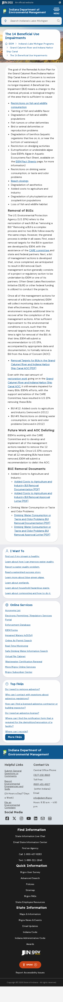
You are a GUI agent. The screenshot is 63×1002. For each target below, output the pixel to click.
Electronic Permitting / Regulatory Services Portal (28, 617)
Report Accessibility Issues (30, 972)
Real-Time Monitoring (16, 645)
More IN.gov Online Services (20, 666)
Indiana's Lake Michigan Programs (36, 43)
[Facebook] (7, 818)
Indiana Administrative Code (30, 938)
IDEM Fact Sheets (26, 161)
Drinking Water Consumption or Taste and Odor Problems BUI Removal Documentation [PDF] (32, 519)
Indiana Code (30, 932)
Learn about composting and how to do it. (28, 593)
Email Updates (30, 926)
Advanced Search (30, 878)
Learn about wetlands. (17, 582)
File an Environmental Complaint (12, 805)
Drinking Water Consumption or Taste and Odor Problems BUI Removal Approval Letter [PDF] (32, 530)
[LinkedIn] (35, 818)
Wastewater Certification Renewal (23, 661)
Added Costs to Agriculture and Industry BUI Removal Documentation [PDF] (33, 485)
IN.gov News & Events (30, 920)
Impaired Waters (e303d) (19, 635)
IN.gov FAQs (30, 896)
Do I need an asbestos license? (22, 713)
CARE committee (39, 250)
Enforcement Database (18, 624)
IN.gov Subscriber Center (18, 672)
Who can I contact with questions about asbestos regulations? (27, 696)
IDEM (11, 43)
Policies (30, 884)
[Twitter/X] (14, 818)
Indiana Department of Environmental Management (27, 11)
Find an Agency (30, 848)
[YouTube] (28, 818)
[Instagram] (21, 818)
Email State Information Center (30, 842)
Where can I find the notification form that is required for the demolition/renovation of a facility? (29, 722)
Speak (29, 964)
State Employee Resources (30, 902)
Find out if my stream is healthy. (22, 556)
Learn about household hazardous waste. (27, 587)
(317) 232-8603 (41, 775)
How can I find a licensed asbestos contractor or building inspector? (31, 705)
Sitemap (30, 890)
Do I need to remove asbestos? (22, 689)
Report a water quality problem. (22, 566)
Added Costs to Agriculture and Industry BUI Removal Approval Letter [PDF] (33, 497)
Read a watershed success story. (23, 572)
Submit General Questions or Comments (13, 773)
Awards (30, 944)
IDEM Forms (11, 630)
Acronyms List (13, 610)
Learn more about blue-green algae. (24, 577)
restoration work (17, 378)
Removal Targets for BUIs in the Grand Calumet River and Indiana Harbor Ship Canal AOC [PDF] (33, 364)
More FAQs (15, 737)
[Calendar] (49, 818)
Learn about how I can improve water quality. (29, 561)
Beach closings (19, 181)
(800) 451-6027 (41, 784)
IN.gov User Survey (30, 872)
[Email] (42, 818)
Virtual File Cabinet (15, 656)
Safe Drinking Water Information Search (26, 651)
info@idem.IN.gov (42, 797)
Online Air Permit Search (18, 640)
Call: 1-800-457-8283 (30, 854)
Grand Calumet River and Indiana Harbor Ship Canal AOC (30, 382)
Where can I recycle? (16, 731)
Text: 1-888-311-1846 (30, 860)
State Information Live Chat (30, 836)
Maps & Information (30, 914)
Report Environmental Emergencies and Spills (14, 785)
